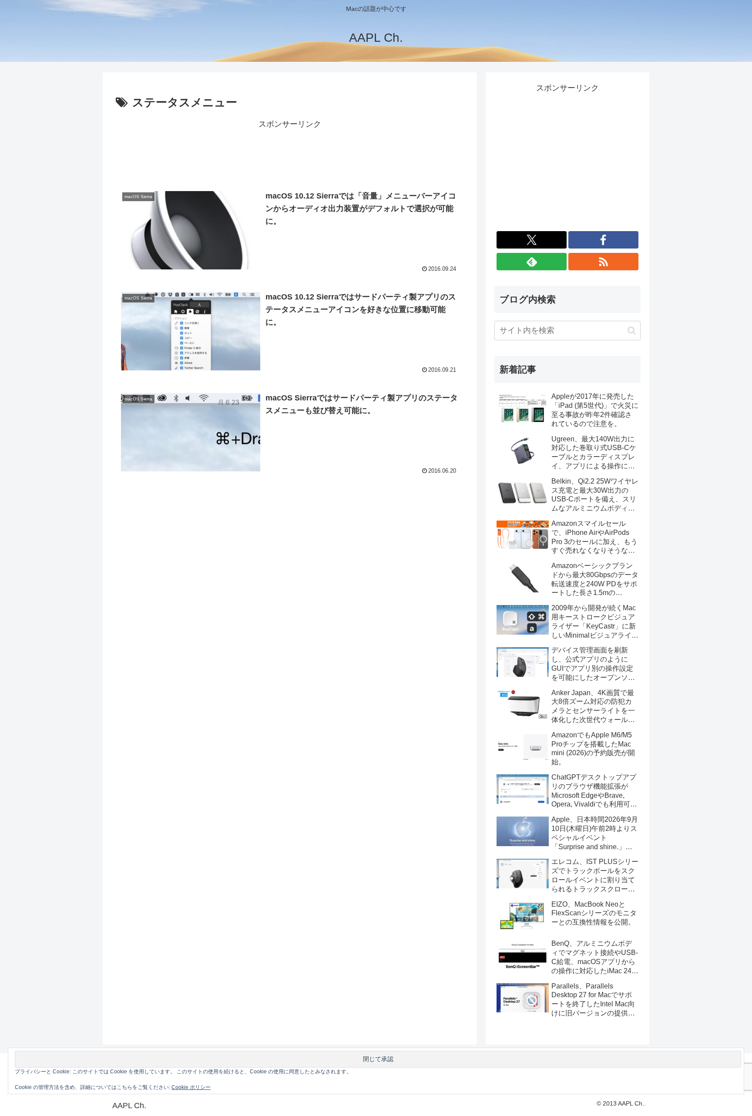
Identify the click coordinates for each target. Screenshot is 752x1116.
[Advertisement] (290, 151)
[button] (631, 331)
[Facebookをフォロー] (603, 240)
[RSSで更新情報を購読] (603, 261)
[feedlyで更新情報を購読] (532, 261)
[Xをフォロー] (532, 240)
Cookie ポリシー (191, 1087)
